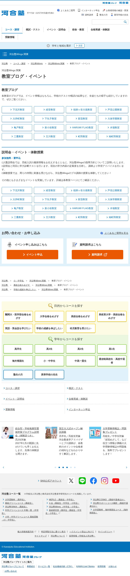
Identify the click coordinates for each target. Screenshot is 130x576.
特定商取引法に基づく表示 (53, 531)
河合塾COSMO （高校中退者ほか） (109, 499)
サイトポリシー (105, 531)
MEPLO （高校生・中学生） (62, 499)
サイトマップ (41, 536)
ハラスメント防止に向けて (82, 531)
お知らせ (113, 566)
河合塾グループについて (13, 566)
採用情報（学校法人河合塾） (82, 536)
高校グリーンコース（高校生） (19, 503)
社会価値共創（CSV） (63, 566)
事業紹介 (31, 566)
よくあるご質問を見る (116, 233)
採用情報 (102, 566)
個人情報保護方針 (25, 531)
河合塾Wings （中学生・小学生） (64, 507)
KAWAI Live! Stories (85, 566)
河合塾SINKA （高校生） (16, 507)
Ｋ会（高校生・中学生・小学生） (64, 503)
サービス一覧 (44, 566)
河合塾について (58, 536)
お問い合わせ (11, 571)
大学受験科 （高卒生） (15, 499)
